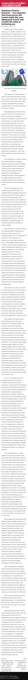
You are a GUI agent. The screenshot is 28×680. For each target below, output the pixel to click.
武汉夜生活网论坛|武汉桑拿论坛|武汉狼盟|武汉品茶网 (14, 4)
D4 (14, 26)
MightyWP (16, 678)
